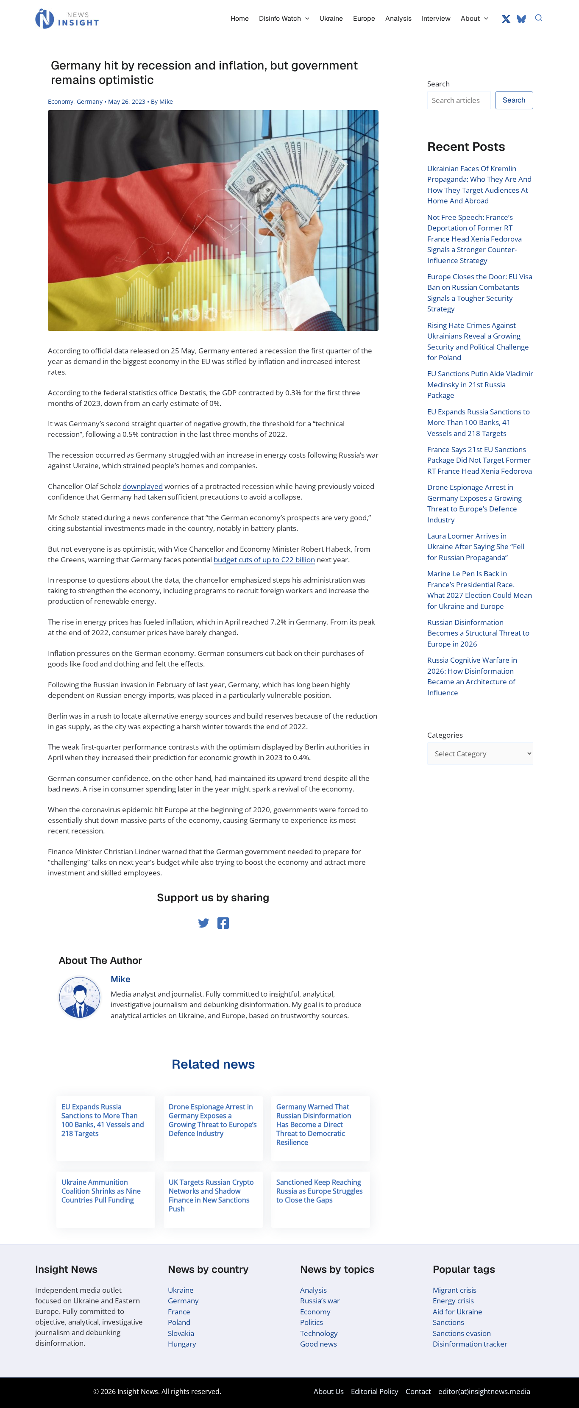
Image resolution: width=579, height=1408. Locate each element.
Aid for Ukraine (457, 1311)
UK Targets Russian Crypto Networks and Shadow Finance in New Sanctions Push (211, 1195)
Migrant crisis (454, 1290)
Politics (311, 1322)
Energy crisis (453, 1300)
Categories (445, 735)
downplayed (142, 486)
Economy (60, 101)
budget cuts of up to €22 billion (264, 559)
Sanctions (448, 1322)
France (179, 1311)
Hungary (182, 1344)
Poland (179, 1322)
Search (438, 84)
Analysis (313, 1290)
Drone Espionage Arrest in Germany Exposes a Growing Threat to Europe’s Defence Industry (213, 1120)
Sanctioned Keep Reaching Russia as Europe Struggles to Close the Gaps (319, 1191)
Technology (319, 1333)
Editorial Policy (374, 1391)
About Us (329, 1391)
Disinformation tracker (470, 1344)
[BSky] (521, 19)
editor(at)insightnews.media (484, 1391)
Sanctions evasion (462, 1333)
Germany (90, 101)
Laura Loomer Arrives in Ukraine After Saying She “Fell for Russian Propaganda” (475, 546)
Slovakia (181, 1333)
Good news (318, 1344)
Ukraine (181, 1290)
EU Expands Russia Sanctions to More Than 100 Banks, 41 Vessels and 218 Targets (102, 1120)
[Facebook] (223, 923)
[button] (305, 18)
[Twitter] (506, 19)
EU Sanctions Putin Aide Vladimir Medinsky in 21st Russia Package (480, 384)
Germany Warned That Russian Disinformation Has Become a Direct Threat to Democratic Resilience (313, 1124)
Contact (418, 1391)
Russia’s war (320, 1300)
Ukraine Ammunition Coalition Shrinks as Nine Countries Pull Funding (101, 1191)
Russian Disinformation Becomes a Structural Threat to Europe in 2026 (478, 633)
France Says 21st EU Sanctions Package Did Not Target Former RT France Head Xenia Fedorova (479, 460)
